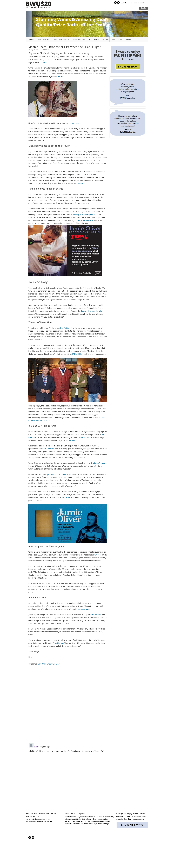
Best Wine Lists (61, 39)
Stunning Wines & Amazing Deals (72, 19)
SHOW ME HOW (128, 66)
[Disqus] (67, 705)
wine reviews (79, 39)
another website (85, 220)
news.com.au (83, 609)
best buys (94, 39)
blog (105, 39)
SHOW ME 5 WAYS (132, 824)
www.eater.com (73, 123)
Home (31, 39)
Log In (143, 8)
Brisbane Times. (98, 463)
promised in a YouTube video (59, 474)
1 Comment (45, 50)
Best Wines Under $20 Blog (48, 664)
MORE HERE (77, 354)
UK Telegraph (68, 497)
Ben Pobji (64, 328)
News (128, 39)
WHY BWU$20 (44, 39)
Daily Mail (97, 555)
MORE (60, 76)
